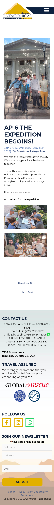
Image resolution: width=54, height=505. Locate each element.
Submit (22, 482)
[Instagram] (18, 422)
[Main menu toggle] (47, 10)
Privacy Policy (25, 492)
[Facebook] (6, 422)
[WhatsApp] (29, 422)
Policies (10, 492)
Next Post (27, 292)
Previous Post (27, 283)
